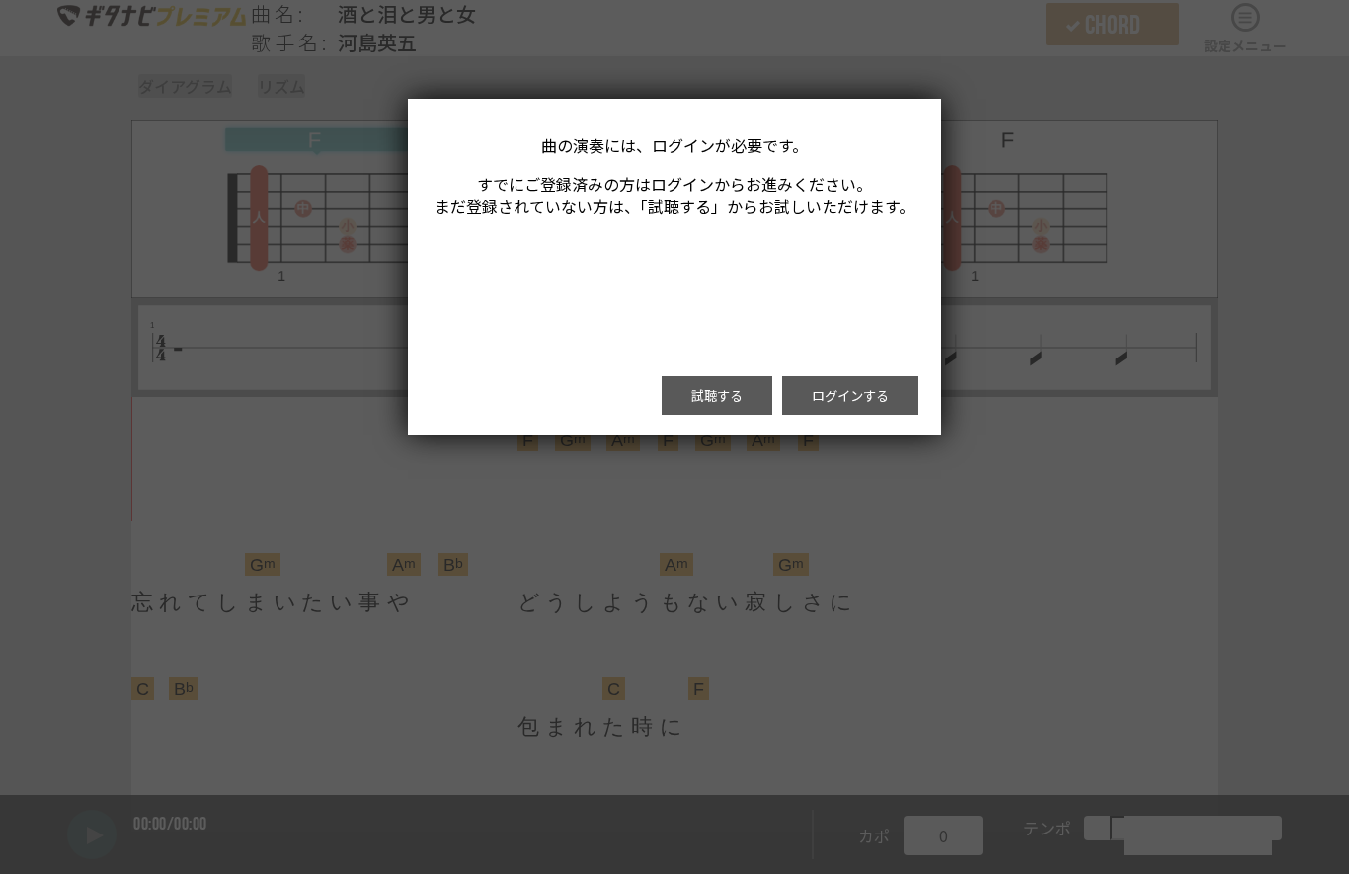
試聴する (717, 395)
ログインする (850, 395)
